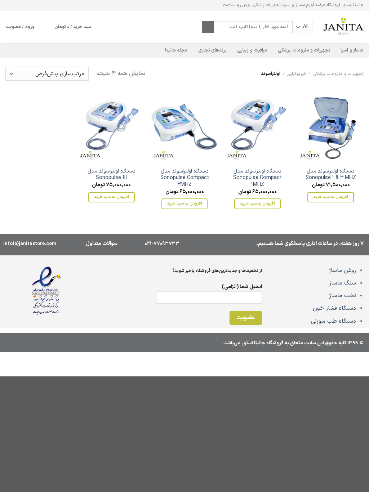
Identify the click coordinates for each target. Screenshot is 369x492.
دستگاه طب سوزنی (333, 321)
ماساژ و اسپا (352, 50)
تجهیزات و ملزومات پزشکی (304, 50)
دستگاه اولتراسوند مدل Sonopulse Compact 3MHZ (184, 178)
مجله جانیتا (176, 50)
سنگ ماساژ (342, 283)
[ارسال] (208, 27)
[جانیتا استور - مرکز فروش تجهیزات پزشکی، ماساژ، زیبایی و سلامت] (343, 27)
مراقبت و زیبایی (252, 50)
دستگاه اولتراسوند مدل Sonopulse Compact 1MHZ (257, 178)
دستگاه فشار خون (334, 308)
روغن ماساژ (342, 270)
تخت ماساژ (342, 295)
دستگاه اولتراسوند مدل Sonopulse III (111, 175)
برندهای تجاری (212, 50)
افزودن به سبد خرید (330, 197)
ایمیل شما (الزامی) (242, 287)
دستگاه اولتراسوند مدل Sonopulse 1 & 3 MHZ (331, 175)
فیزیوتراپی (296, 73)
